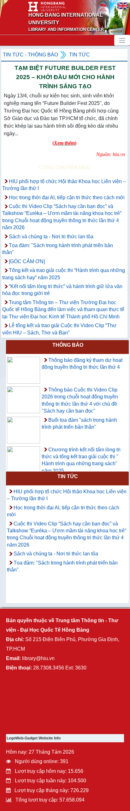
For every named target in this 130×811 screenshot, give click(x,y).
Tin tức (79, 54)
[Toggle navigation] (122, 40)
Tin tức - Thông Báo (30, 54)
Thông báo (67, 345)
